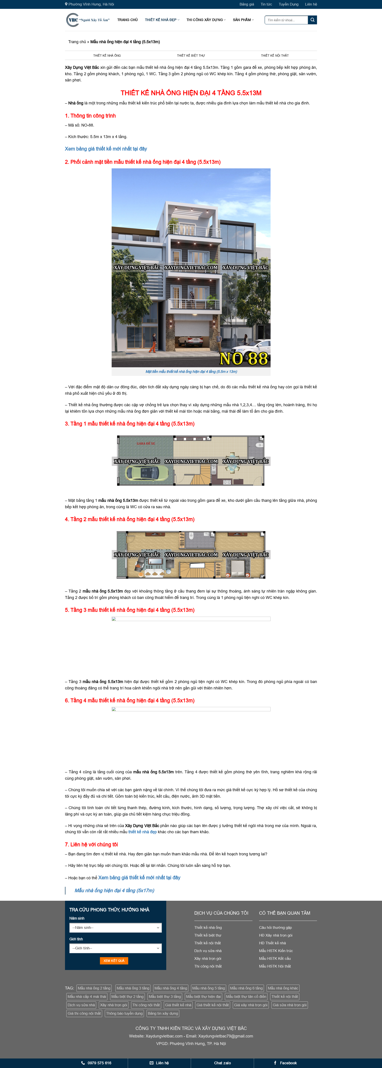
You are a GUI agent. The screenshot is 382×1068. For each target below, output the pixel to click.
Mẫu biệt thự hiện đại (203, 997)
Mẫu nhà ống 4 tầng (171, 988)
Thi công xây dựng (205, 20)
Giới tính (76, 939)
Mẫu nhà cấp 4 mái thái (87, 997)
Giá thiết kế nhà (178, 1005)
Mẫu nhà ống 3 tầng (133, 988)
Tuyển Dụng (288, 4)
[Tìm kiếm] (312, 19)
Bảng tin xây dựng (163, 1013)
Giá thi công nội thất (84, 1013)
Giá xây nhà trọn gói (250, 1005)
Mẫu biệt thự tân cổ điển (246, 997)
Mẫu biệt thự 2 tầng (127, 997)
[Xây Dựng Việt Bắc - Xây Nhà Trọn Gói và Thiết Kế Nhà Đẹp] (88, 20)
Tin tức (266, 4)
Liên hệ (311, 4)
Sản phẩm (242, 20)
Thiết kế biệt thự (191, 55)
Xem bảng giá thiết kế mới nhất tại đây (106, 149)
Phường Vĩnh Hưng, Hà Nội (91, 4)
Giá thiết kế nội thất (213, 1005)
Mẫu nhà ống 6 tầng (246, 988)
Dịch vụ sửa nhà (81, 1005)
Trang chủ (127, 20)
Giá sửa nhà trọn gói (290, 1005)
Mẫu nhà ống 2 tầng (94, 988)
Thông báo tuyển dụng (124, 1013)
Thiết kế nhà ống (107, 55)
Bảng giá (247, 4)
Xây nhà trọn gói (113, 1005)
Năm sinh (76, 918)
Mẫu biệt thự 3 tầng (165, 997)
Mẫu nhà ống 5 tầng (208, 988)
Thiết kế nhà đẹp (161, 20)
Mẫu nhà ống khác (283, 988)
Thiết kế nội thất (275, 55)
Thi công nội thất (146, 1005)
